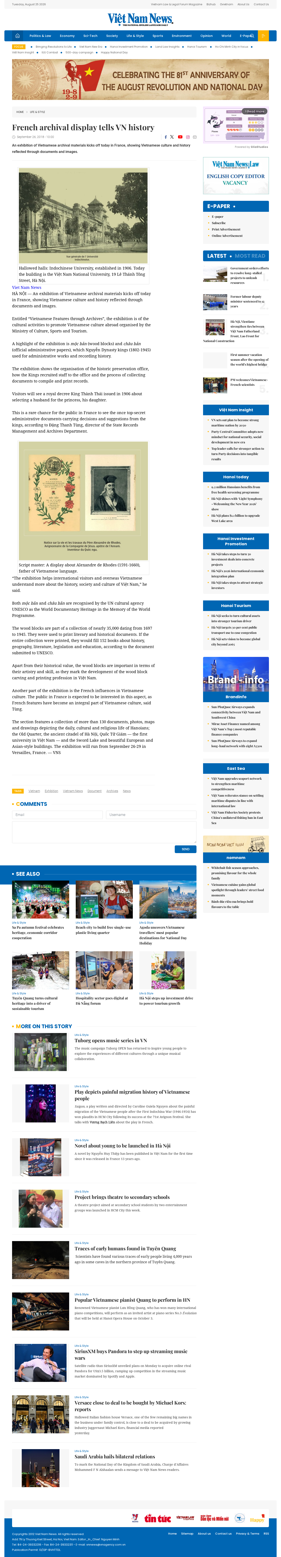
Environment (182, 36)
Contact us (223, 1534)
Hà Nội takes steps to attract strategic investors (237, 585)
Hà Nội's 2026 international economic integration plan (237, 573)
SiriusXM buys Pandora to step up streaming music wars (131, 1354)
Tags (18, 791)
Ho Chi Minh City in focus (231, 47)
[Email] (194, 137)
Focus (18, 47)
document (95, 791)
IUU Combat (50, 52)
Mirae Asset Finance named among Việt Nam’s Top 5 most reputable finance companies (235, 729)
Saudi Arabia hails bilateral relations (115, 1456)
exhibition (51, 791)
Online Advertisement (227, 236)
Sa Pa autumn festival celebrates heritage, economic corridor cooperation (38, 932)
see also (28, 874)
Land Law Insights (167, 47)
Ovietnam (226, 4)
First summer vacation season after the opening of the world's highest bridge (249, 359)
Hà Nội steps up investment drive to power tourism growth (166, 1001)
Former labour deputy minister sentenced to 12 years (247, 301)
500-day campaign (79, 52)
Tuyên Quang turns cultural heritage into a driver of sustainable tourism (35, 1003)
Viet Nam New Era (90, 47)
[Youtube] (180, 137)
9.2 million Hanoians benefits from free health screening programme (235, 489)
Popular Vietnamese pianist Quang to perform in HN (132, 1299)
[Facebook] (166, 137)
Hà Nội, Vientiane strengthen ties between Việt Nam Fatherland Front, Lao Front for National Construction (233, 331)
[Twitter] (172, 137)
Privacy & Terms (247, 1534)
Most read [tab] (250, 255)
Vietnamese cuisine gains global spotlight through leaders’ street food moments (237, 890)
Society (112, 36)
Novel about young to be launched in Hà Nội (123, 1145)
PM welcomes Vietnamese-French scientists (249, 382)
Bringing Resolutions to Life (54, 47)
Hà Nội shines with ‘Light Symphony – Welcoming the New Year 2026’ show (237, 504)
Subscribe (219, 223)
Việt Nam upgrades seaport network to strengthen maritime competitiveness (236, 783)
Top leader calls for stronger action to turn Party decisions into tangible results (237, 453)
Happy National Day (114, 52)
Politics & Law (40, 36)
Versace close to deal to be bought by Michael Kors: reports (130, 1405)
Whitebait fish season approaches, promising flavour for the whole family (235, 873)
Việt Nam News (140, 19)
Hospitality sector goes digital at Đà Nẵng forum (102, 1001)
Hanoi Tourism (197, 47)
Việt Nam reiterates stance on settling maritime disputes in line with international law (237, 800)
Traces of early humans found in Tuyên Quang (125, 1248)
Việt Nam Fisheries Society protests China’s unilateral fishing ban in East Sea (237, 817)
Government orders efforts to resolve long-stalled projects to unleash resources (250, 275)
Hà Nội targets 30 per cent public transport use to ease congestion (234, 630)
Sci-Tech (90, 36)
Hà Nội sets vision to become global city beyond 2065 (235, 641)
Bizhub (211, 4)
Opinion (206, 36)
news (127, 791)
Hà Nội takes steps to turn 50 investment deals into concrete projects (232, 559)
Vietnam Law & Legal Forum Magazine (176, 4)
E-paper (218, 206)
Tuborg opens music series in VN (111, 1040)
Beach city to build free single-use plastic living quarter (103, 930)
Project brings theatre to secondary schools (122, 1197)
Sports (158, 36)
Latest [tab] (217, 255)
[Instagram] (188, 137)
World (226, 36)
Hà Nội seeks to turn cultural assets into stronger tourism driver (235, 618)
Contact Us (261, 4)
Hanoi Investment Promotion (129, 47)
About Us (243, 4)
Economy (67, 36)
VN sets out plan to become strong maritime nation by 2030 (235, 422)
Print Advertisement (226, 229)
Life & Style (135, 36)
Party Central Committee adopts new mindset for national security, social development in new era (237, 437)
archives (112, 791)
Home (20, 112)
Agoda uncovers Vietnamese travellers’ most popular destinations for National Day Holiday (163, 935)
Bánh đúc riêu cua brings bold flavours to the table (232, 904)
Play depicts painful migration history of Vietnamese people (132, 1095)
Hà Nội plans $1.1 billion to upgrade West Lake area (235, 518)
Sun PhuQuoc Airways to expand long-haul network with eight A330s (236, 743)
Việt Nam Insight (23, 52)
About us (204, 1534)
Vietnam (34, 791)
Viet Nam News (26, 287)
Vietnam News (73, 791)
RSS (266, 1534)
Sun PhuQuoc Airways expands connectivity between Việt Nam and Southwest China (235, 712)
